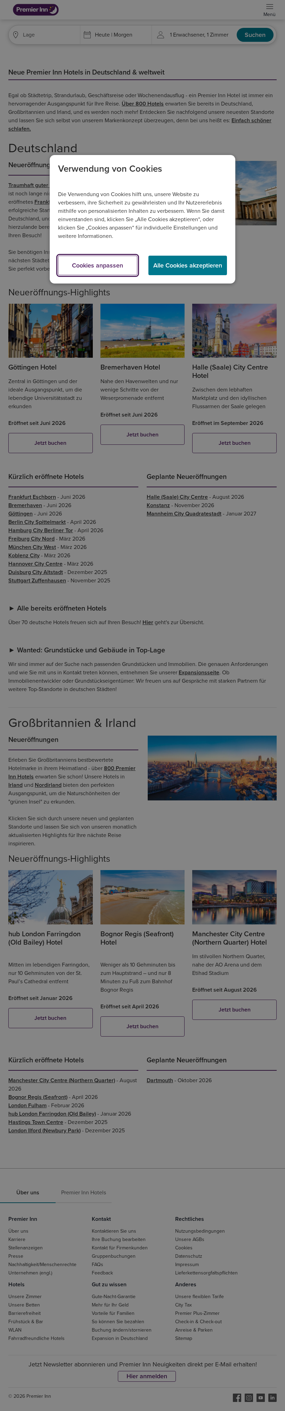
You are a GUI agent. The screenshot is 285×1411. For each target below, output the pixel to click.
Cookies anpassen (97, 265)
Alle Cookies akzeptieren (187, 265)
